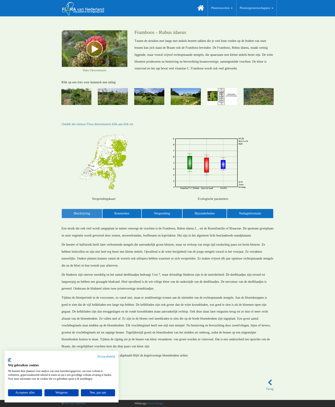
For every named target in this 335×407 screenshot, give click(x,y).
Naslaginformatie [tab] (250, 213)
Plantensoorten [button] (220, 8)
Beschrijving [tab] (82, 213)
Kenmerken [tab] (121, 213)
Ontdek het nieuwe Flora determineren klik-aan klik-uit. (98, 124)
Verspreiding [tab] (162, 213)
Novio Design (155, 403)
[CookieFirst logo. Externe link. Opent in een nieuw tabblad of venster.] (9, 360)
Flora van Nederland (75, 403)
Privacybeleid (106, 356)
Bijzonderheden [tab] (205, 213)
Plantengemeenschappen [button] (255, 8)
